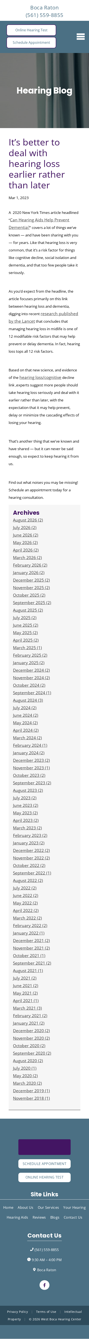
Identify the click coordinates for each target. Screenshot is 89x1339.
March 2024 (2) (27, 738)
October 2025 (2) (29, 595)
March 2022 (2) (27, 918)
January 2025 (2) (28, 663)
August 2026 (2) (28, 520)
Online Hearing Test (31, 30)
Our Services (48, 1207)
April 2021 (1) (26, 1000)
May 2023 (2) (25, 813)
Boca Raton (44, 7)
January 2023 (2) (28, 843)
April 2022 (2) (26, 910)
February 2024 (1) (30, 745)
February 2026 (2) (30, 565)
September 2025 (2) (32, 602)
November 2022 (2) (31, 858)
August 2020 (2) (28, 1061)
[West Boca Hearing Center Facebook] (44, 1285)
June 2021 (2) (25, 985)
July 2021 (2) (25, 978)
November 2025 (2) (31, 587)
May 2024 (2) (25, 723)
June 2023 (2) (25, 805)
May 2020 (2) (25, 1076)
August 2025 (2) (28, 610)
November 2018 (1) (31, 1098)
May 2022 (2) (25, 903)
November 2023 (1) (31, 768)
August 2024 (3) (28, 700)
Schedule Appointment (31, 42)
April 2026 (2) (26, 550)
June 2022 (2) (25, 895)
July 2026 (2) (25, 527)
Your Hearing (74, 1207)
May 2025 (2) (25, 632)
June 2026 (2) (25, 535)
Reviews (39, 1217)
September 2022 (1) (32, 873)
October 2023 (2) (29, 775)
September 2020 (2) (32, 1053)
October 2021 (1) (29, 955)
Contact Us (73, 1217)
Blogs (55, 1217)
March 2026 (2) (27, 557)
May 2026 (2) (25, 542)
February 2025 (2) (30, 655)
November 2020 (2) (31, 1038)
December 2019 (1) (31, 1091)
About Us (25, 1207)
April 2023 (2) (26, 820)
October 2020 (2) (29, 1046)
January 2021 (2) (28, 1023)
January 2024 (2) (28, 753)
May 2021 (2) (25, 993)
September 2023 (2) (32, 783)
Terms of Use (46, 1312)
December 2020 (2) (31, 1030)
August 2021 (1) (28, 970)
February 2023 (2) (30, 835)
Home (8, 1207)
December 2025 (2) (31, 580)
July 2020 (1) (25, 1068)
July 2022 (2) (25, 888)
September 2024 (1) (32, 693)
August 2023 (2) (28, 790)
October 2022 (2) (29, 865)
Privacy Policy (17, 1312)
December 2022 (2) (31, 850)
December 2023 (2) (31, 760)
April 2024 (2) (26, 730)
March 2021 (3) (27, 1008)
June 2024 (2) (25, 715)
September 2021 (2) (32, 963)
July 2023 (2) (25, 798)
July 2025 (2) (25, 617)
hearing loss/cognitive (40, 377)
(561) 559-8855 (45, 14)
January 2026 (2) (28, 572)
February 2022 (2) (30, 925)
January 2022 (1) (28, 933)
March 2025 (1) (27, 648)
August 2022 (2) (28, 880)
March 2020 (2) (27, 1083)
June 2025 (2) (25, 625)
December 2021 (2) (31, 940)
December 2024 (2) (31, 670)
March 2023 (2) (27, 828)
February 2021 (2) (30, 1015)
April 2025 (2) (26, 640)
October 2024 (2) (29, 685)
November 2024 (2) (31, 678)
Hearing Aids (17, 1217)
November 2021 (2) (31, 948)
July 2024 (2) (25, 708)
